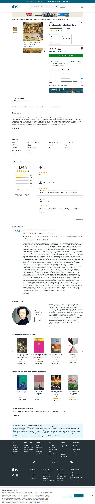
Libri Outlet (14, 449)
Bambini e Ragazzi (53, 453)
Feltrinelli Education (74, 481)
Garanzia (45, 478)
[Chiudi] (92, 495)
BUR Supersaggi (32, 147)
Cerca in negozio (66, 73)
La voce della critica (54, 107)
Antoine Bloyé (39, 391)
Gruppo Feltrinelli (74, 472)
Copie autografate (28, 449)
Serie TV (50, 451)
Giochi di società (65, 451)
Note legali (15, 415)
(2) (31, 175)
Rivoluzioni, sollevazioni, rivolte (56, 411)
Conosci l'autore (41, 107)
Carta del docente (56, 1)
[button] (57, 6)
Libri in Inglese (15, 451)
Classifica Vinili (39, 453)
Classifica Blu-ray (53, 449)
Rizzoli (68, 28)
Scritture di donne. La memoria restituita (22, 392)
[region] (47, 496)
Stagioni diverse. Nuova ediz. (56, 392)
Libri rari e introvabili (28, 447)
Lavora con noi (60, 478)
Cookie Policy (37, 502)
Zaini (74, 451)
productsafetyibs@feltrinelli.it (50, 436)
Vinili (37, 449)
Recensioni (31, 107)
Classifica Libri (15, 447)
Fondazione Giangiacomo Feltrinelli (76, 478)
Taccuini (75, 445)
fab (44, 199)
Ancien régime (16, 131)
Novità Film (51, 445)
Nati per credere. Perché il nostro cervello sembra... (39, 355)
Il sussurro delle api (73, 391)
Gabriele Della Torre (48, 182)
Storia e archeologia (21, 411)
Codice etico (59, 480)
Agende (74, 447)
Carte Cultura (48, 1)
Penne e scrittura (76, 449)
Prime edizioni (27, 445)
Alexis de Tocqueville (56, 28)
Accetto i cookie (79, 496)
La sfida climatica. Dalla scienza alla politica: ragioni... (56, 355)
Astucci (74, 453)
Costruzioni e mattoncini (64, 446)
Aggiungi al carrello (67, 55)
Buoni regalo (40, 1)
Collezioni (26, 451)
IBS (55, 51)
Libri (13, 411)
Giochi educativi (64, 448)
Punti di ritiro (33, 1)
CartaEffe (27, 1)
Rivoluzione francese (25, 131)
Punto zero (73, 354)
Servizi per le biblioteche (62, 472)
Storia (29, 411)
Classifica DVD (52, 447)
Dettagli (23, 107)
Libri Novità (14, 445)
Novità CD (38, 445)
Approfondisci (53, 327)
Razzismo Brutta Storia (75, 483)
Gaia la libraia (33, 478)
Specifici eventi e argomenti (39, 411)
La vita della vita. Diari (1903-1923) (22, 355)
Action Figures (64, 456)
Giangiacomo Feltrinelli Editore (75, 474)
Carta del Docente (65, 78)
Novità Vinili (39, 451)
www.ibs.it (27, 430)
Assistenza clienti (66, 1)
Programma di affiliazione (63, 474)
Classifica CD (39, 447)
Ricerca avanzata (62, 6)
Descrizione (15, 107)
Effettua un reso (46, 476)
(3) (28, 171)
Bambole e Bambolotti (63, 453)
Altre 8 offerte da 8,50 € (61, 51)
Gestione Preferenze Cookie (49, 480)
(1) (31, 177)
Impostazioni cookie (67, 496)
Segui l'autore (40, 319)
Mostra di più (79, 219)
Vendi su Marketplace (61, 476)
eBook (13, 453)
